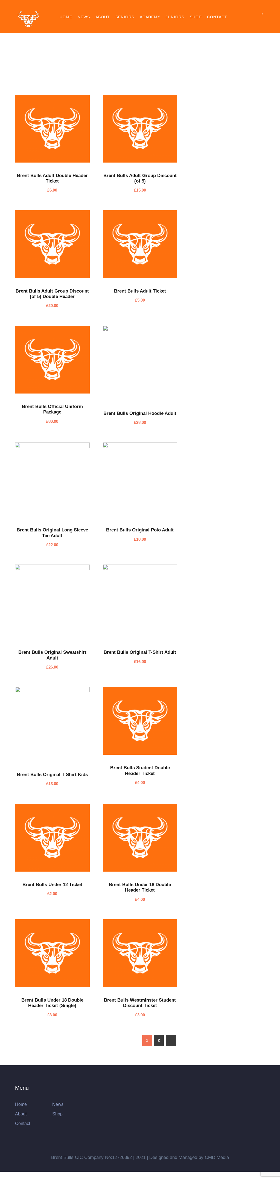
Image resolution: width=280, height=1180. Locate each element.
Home (66, 17)
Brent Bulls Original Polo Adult (140, 530)
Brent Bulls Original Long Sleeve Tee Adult (52, 532)
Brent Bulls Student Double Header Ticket (140, 770)
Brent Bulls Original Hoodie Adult (139, 413)
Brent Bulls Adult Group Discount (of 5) (140, 178)
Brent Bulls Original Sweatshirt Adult (52, 655)
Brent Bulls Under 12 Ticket (52, 884)
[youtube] (155, 7)
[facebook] (125, 7)
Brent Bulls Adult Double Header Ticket (52, 178)
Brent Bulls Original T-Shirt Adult (140, 652)
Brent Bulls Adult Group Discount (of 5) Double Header (52, 293)
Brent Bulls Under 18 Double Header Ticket (140, 887)
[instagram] (165, 7)
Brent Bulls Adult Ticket (140, 291)
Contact (217, 17)
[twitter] (145, 7)
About (102, 17)
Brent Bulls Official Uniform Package (52, 409)
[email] (114, 7)
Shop (196, 17)
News (84, 17)
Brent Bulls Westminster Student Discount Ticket (140, 1002)
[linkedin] (135, 7)
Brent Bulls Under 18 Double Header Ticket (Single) (52, 1002)
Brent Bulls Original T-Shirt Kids (52, 774)
